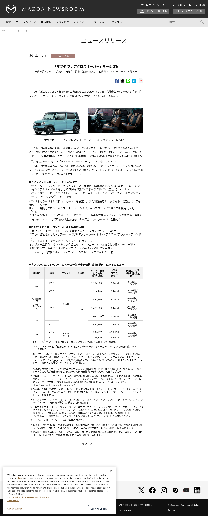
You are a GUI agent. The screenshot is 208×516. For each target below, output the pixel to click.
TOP (8, 22)
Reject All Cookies (98, 508)
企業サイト (182, 5)
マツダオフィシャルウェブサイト (155, 5)
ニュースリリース (26, 22)
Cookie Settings (14, 508)
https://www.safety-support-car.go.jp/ (52, 385)
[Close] (111, 470)
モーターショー (98, 22)
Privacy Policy (13, 500)
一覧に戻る (86, 444)
